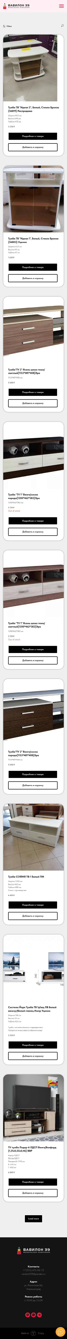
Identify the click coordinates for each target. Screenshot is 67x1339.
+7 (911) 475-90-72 (33, 1270)
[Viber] (27, 1314)
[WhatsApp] (33, 1314)
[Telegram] (39, 1314)
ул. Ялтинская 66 (33, 1285)
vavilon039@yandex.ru (33, 1273)
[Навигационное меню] (61, 6)
